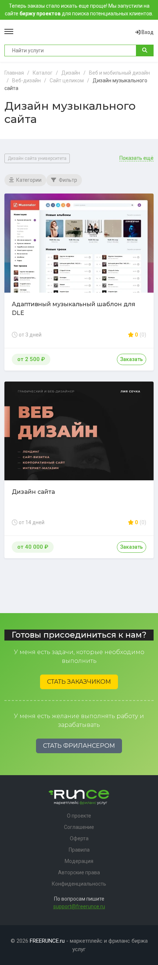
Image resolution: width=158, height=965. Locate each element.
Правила (79, 850)
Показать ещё (136, 158)
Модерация (79, 861)
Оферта (79, 838)
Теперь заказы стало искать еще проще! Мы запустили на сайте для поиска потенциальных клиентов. (79, 9)
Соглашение (79, 827)
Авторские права (79, 872)
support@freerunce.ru (79, 906)
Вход (147, 32)
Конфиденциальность (79, 884)
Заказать (131, 359)
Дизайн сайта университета (37, 158)
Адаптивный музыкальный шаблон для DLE (73, 308)
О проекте (79, 816)
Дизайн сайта (33, 491)
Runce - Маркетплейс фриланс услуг (74, 32)
